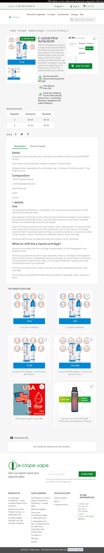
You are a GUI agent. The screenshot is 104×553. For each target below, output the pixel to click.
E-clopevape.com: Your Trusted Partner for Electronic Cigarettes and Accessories (40, 526)
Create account (61, 504)
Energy (74, 14)
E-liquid (51, 14)
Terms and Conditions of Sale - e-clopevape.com (39, 515)
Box (82, 14)
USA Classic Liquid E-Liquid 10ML (29, 418)
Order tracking (60, 498)
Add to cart (80, 65)
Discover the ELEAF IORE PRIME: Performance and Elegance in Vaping (75, 419)
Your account (62, 493)
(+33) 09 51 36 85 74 (25, 6)
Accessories (63, 14)
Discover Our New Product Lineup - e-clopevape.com (16, 512)
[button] (75, 549)
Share (15, 134)
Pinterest (27, 134)
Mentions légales (38, 509)
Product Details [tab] (38, 146)
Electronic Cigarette (36, 14)
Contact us (36, 535)
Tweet (21, 134)
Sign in (57, 501)
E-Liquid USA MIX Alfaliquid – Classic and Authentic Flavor (75, 372)
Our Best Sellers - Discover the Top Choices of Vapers (16, 520)
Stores (34, 542)
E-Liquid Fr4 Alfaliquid (75, 327)
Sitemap (34, 538)
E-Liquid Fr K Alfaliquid (29, 327)
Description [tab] (20, 146)
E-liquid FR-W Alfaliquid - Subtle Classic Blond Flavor (29, 372)
